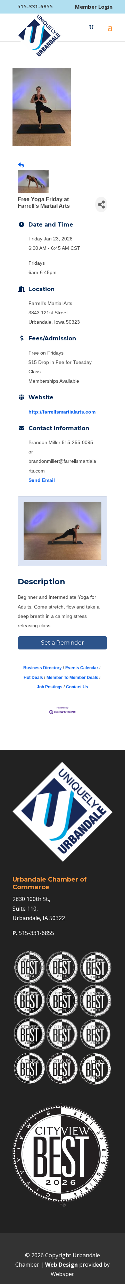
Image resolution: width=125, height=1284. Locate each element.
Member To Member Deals (72, 677)
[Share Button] (101, 204)
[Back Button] (21, 165)
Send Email (41, 480)
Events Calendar (81, 667)
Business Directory (42, 667)
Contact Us (77, 686)
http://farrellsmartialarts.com (61, 412)
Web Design (61, 1264)
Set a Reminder (62, 642)
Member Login (93, 6)
